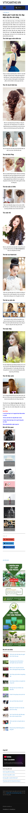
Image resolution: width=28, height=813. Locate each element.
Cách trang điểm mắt (7, 768)
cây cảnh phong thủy (16, 793)
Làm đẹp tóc (6, 12)
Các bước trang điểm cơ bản (9, 774)
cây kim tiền (9, 793)
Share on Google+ (9, 539)
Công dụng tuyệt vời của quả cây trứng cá (11, 781)
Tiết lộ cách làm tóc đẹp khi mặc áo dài (12, 417)
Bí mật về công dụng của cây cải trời (17, 694)
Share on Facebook (10, 547)
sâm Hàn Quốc (6, 560)
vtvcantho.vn (12, 2)
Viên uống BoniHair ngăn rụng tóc (11, 424)
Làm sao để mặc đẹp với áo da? (16, 701)
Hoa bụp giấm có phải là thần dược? (10, 778)
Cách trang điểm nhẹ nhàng (8, 771)
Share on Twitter (9, 543)
